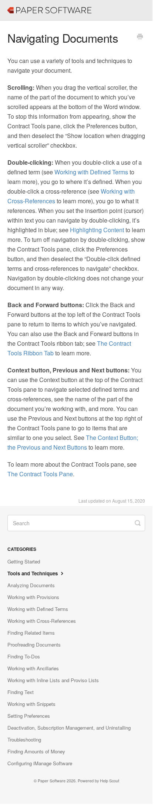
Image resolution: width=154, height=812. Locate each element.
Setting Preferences (28, 715)
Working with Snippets (31, 703)
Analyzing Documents (31, 585)
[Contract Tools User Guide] (11, 5)
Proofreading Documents (34, 644)
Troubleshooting (24, 739)
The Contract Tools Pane (40, 474)
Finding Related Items (31, 632)
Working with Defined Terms (91, 172)
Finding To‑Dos (23, 656)
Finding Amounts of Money (36, 751)
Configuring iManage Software (39, 763)
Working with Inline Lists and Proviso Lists (53, 680)
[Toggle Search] (138, 522)
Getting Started (23, 561)
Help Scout (109, 780)
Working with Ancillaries (33, 668)
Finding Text (20, 692)
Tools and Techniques (33, 573)
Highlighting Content (97, 230)
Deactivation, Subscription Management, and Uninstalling (69, 727)
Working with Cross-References (41, 620)
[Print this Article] (140, 37)
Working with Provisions (33, 597)
